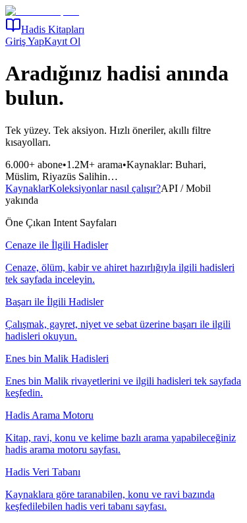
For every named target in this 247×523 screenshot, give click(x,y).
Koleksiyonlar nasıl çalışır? (105, 188)
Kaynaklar (27, 188)
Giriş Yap (24, 41)
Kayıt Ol (62, 41)
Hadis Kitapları (52, 29)
